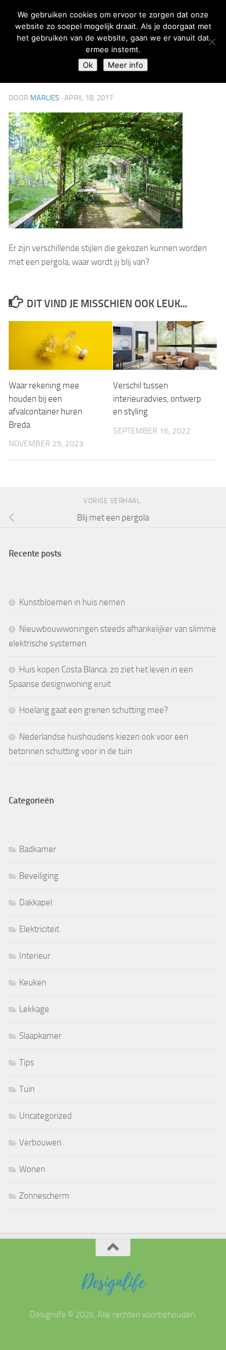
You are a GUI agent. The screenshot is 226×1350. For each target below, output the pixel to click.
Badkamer (37, 849)
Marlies (44, 97)
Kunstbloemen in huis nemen (72, 602)
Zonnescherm (44, 1196)
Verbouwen (40, 1142)
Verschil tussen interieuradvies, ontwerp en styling (157, 398)
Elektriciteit (39, 929)
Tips (26, 1062)
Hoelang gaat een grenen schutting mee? (93, 710)
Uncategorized (45, 1116)
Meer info (125, 65)
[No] (211, 42)
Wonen (32, 1169)
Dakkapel (35, 902)
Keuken (32, 982)
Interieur (34, 956)
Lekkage (34, 1009)
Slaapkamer (40, 1036)
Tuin (27, 1089)
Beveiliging (39, 876)
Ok (88, 65)
